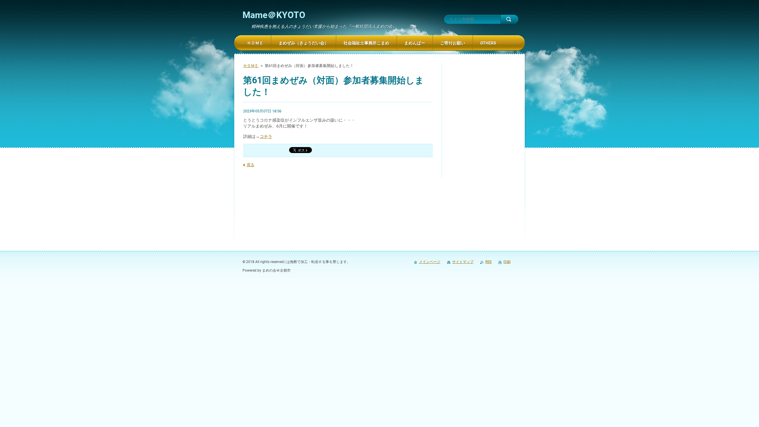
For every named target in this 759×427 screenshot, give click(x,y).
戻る (250, 164)
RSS (488, 262)
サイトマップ (462, 262)
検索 (509, 19)
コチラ (266, 136)
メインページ (429, 262)
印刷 (507, 262)
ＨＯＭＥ (251, 65)
